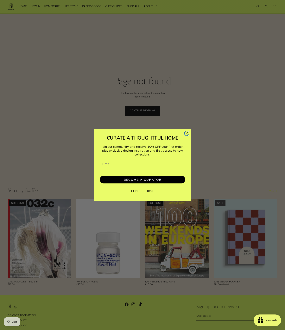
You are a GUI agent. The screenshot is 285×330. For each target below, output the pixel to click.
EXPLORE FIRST (142, 191)
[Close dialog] (186, 133)
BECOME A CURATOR (143, 180)
